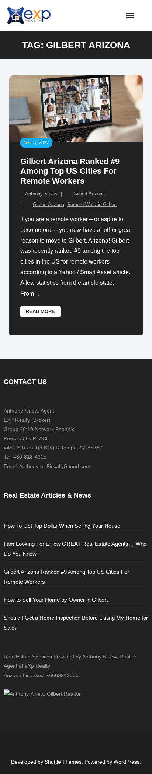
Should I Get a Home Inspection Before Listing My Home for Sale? (76, 623)
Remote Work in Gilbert (92, 204)
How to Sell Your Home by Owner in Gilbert (56, 600)
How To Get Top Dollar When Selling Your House (62, 526)
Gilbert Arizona (89, 194)
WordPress (126, 762)
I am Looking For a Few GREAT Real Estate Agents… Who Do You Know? (75, 549)
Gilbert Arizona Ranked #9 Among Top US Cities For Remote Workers (70, 171)
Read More (40, 311)
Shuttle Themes (63, 762)
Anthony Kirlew (41, 194)
